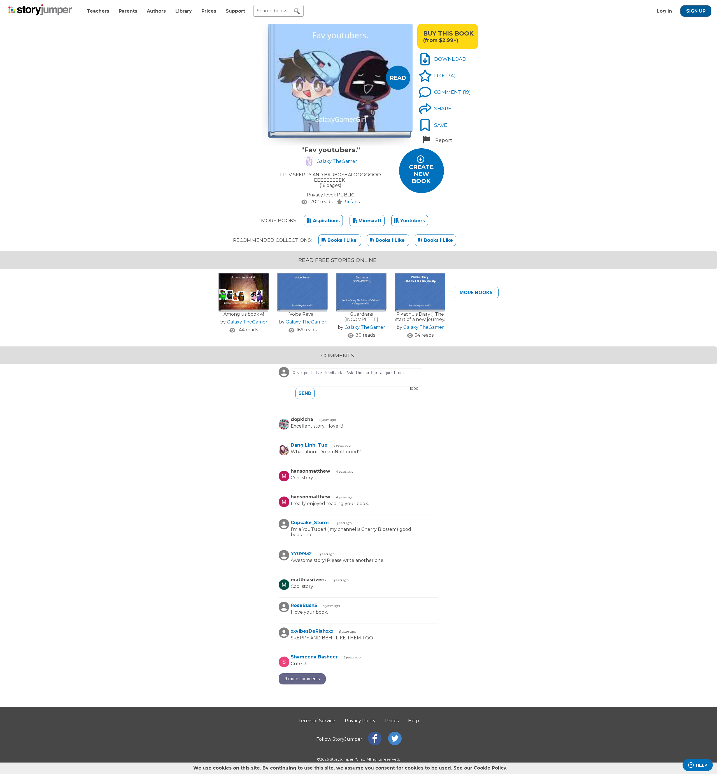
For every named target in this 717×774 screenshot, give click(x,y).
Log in (664, 11)
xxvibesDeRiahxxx (312, 631)
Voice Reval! (302, 314)
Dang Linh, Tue (309, 445)
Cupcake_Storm (310, 522)
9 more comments (302, 678)
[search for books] (297, 11)
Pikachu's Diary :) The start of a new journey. (420, 316)
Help (413, 720)
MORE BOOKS (476, 292)
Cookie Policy (490, 768)
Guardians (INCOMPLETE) (361, 316)
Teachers (98, 11)
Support (235, 11)
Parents (128, 11)
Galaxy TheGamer (247, 322)
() (451, 75)
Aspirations (325, 220)
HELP (701, 765)
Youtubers (412, 220)
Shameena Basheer (314, 657)
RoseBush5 (304, 605)
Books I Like (342, 240)
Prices (208, 11)
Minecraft (369, 220)
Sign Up (696, 11)
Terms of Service (316, 720)
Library (183, 11)
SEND (305, 393)
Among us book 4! (244, 314)
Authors (156, 11)
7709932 (301, 553)
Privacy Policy (360, 720)
